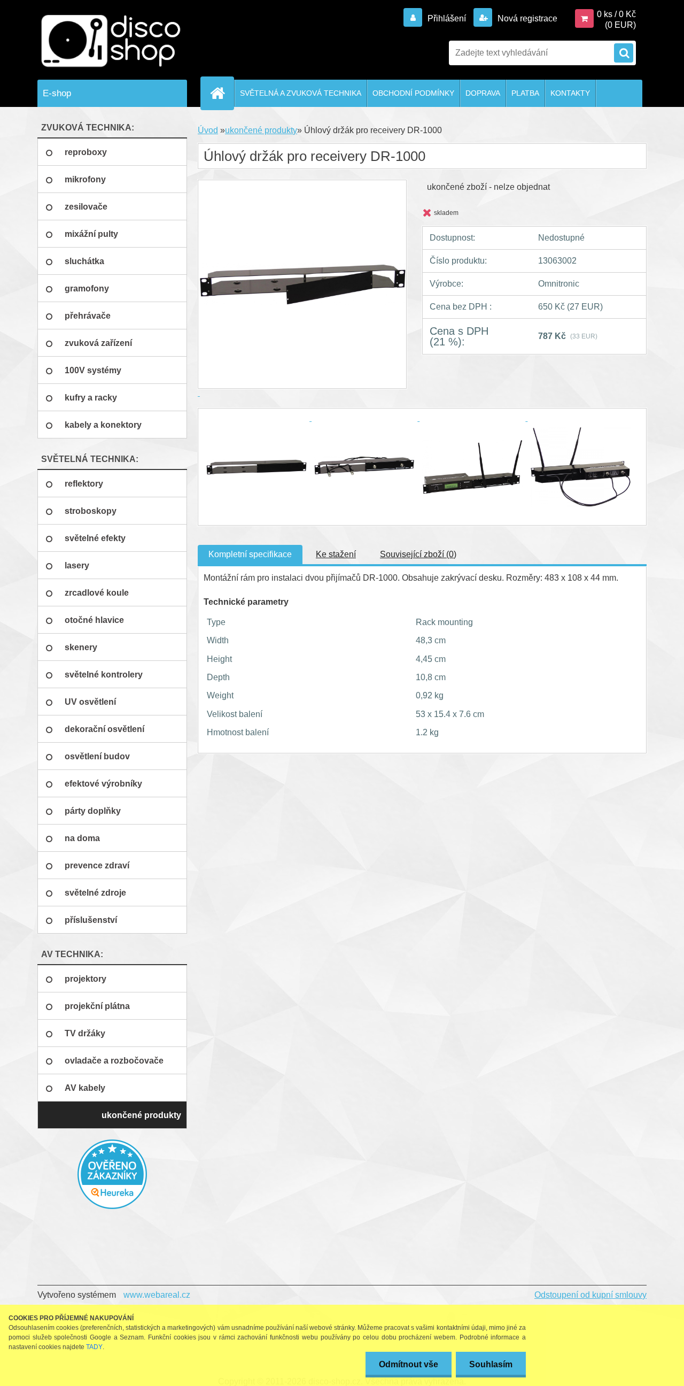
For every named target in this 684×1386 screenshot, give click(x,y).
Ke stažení (336, 554)
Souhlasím (490, 1364)
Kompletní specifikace (250, 554)
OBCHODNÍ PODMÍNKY (413, 93)
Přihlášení (446, 18)
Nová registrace (526, 18)
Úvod (208, 130)
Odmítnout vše (408, 1364)
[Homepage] (221, 93)
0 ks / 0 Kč (616, 14)
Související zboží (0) (418, 554)
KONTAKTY (570, 93)
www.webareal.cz (156, 1294)
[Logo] (110, 41)
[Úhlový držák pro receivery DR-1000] (258, 417)
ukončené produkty (261, 130)
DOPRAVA (482, 93)
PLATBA (525, 93)
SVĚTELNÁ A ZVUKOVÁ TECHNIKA (300, 93)
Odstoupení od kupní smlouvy (590, 1294)
